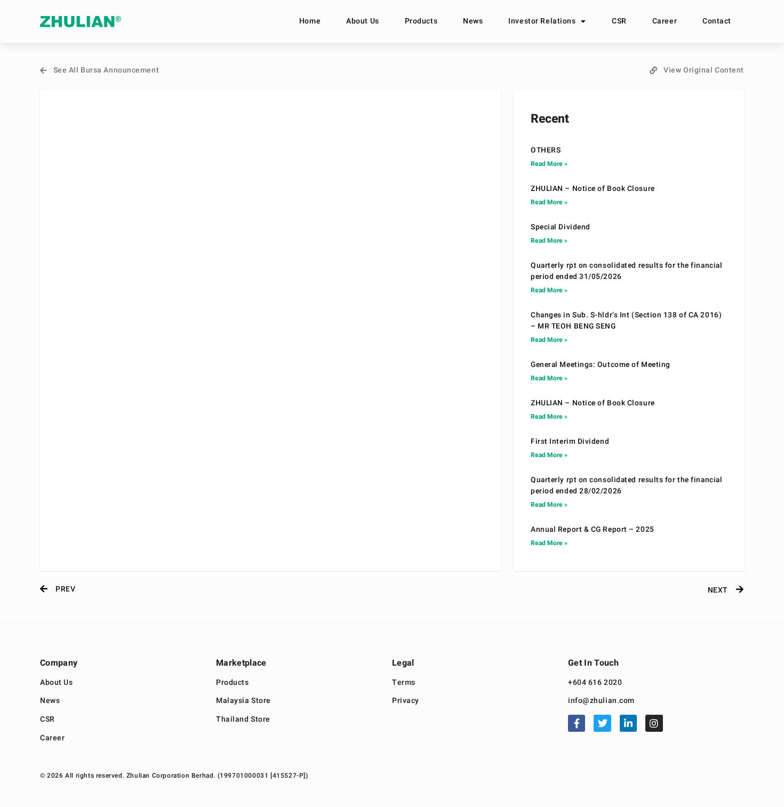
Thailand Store (243, 720)
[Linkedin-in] (628, 723)
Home (310, 21)
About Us (362, 21)
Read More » (549, 164)
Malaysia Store (243, 701)
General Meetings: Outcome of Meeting (600, 364)
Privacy (405, 701)
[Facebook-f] (576, 723)
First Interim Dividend (570, 441)
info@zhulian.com (601, 701)
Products (421, 21)
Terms (403, 683)
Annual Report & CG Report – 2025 (592, 529)
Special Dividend (560, 227)
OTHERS (546, 150)
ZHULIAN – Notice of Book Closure (593, 188)
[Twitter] (602, 723)
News (473, 21)
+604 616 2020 (595, 683)
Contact (716, 21)
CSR (619, 21)
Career (664, 21)
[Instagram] (653, 723)
